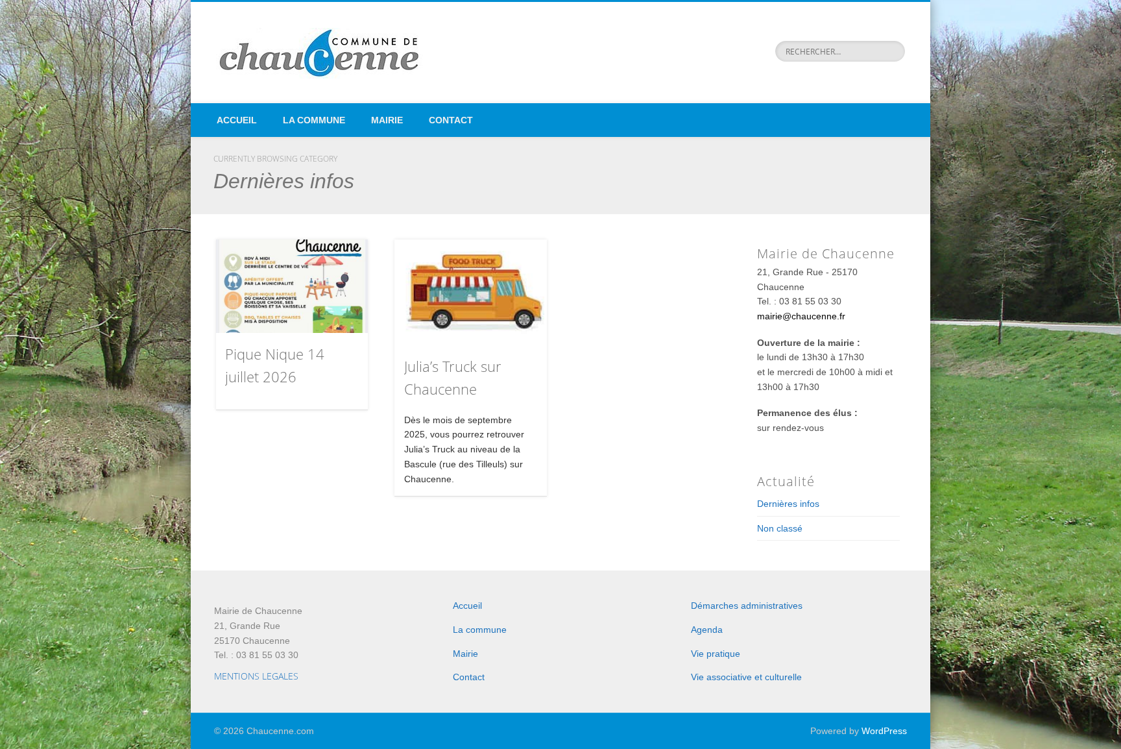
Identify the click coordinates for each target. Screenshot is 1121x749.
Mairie (387, 120)
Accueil (237, 120)
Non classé (779, 528)
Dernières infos (788, 503)
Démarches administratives (746, 605)
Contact (451, 120)
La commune (314, 120)
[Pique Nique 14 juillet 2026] (292, 286)
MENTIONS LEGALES (256, 676)
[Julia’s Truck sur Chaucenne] (470, 292)
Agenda (707, 629)
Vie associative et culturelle (746, 677)
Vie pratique (715, 653)
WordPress (884, 731)
